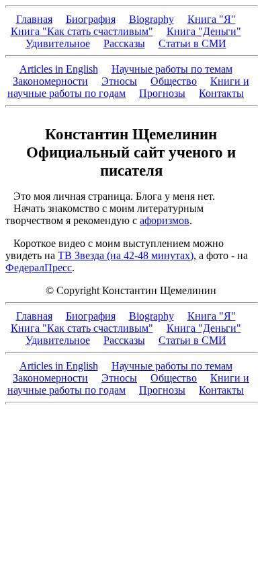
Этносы (119, 81)
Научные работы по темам (172, 69)
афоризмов (164, 220)
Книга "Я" (211, 19)
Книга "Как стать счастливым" (82, 31)
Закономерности (50, 81)
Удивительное (58, 43)
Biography (151, 19)
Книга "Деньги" (204, 31)
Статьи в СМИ (192, 43)
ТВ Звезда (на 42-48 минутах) (125, 255)
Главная (34, 19)
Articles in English (58, 69)
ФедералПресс (38, 267)
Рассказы (124, 43)
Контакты (221, 93)
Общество (173, 81)
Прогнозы (162, 93)
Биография (91, 19)
